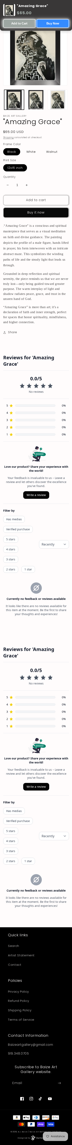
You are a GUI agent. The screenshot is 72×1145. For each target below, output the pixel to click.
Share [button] (12, 332)
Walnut (52, 152)
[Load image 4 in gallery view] (58, 100)
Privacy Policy (18, 992)
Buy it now (36, 212)
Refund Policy (18, 1001)
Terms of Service (21, 1020)
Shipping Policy (19, 1010)
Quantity (9, 177)
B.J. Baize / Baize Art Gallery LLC (34, 1132)
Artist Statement (21, 955)
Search (13, 946)
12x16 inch (15, 168)
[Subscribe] (59, 1083)
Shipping (8, 137)
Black (11, 152)
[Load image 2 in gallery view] (36, 100)
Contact (14, 965)
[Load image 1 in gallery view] (14, 100)
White (31, 152)
